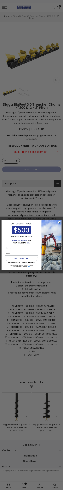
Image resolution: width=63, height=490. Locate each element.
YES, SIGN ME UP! (21, 259)
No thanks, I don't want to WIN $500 (21, 262)
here (29, 266)
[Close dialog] (59, 222)
